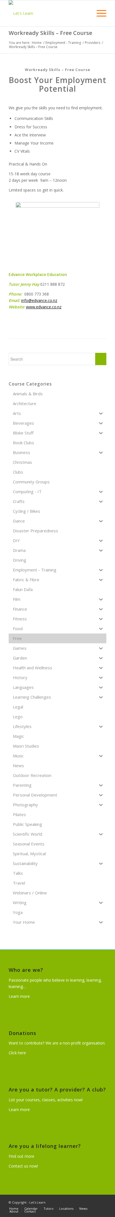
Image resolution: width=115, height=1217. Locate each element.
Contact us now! (23, 1166)
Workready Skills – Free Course (50, 33)
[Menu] (98, 13)
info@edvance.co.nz (39, 300)
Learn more (19, 996)
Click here (17, 1052)
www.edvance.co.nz (43, 306)
